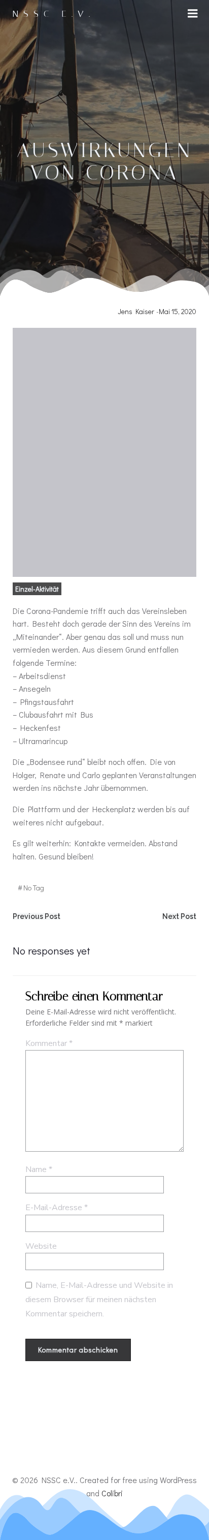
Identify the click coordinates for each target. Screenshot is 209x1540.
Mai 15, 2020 (177, 311)
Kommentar (49, 1043)
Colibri (112, 1493)
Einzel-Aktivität (37, 589)
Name (38, 1169)
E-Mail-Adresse (56, 1207)
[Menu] (192, 13)
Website (41, 1246)
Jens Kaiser (136, 311)
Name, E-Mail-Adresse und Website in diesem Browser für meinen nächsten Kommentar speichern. (99, 1299)
